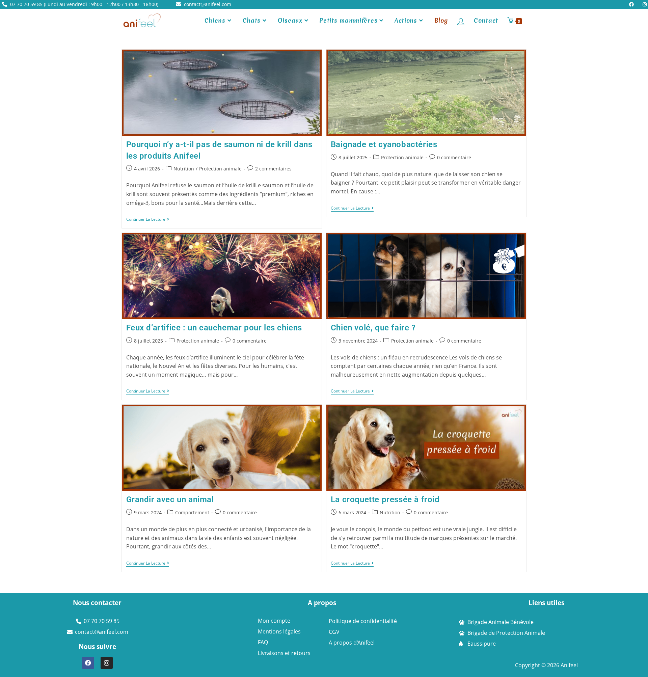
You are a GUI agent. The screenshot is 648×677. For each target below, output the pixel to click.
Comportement (192, 512)
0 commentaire (454, 157)
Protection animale (220, 168)
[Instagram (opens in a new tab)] (643, 4)
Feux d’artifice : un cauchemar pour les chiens (214, 327)
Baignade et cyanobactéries (384, 144)
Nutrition (183, 168)
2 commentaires (273, 168)
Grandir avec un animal (170, 499)
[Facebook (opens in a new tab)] (633, 4)
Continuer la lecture (147, 219)
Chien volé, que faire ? (373, 327)
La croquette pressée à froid (385, 499)
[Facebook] (88, 663)
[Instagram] (107, 663)
